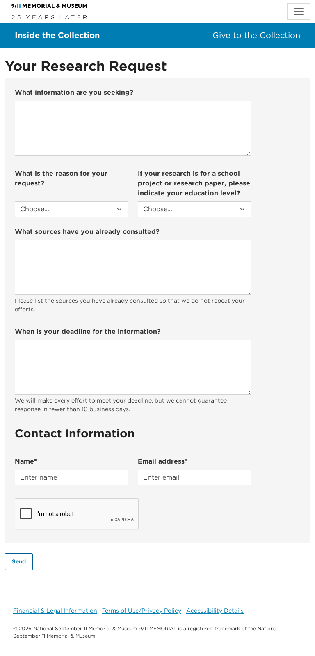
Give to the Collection (256, 35)
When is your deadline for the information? (88, 331)
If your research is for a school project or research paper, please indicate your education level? (194, 183)
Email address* (162, 461)
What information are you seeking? (74, 92)
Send (19, 561)
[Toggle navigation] (298, 11)
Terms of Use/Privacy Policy (141, 610)
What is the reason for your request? (61, 178)
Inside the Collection (57, 35)
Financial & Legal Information (55, 610)
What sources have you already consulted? (87, 231)
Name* (26, 461)
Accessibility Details (215, 610)
